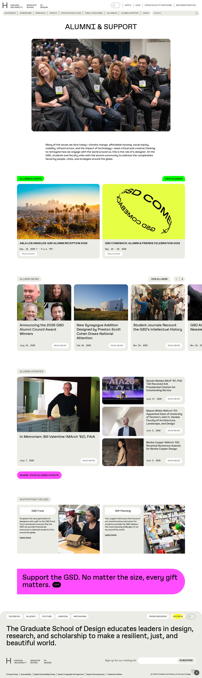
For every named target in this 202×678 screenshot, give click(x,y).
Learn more (25, 537)
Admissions (25, 13)
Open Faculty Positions (158, 5)
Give (137, 5)
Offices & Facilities (71, 13)
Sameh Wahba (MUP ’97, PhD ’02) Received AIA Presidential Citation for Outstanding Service (164, 385)
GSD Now (178, 616)
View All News (159, 279)
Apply (128, 5)
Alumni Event (28, 254)
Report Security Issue (96, 674)
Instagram (80, 616)
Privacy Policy (12, 674)
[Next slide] (182, 279)
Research (41, 13)
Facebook (14, 616)
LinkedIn (63, 616)
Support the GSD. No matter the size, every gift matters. (100, 581)
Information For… (186, 5)
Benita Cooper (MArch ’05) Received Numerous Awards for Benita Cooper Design (163, 446)
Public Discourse (94, 13)
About (146, 13)
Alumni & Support (130, 13)
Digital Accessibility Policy (44, 674)
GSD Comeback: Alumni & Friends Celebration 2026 (142, 243)
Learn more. (111, 535)
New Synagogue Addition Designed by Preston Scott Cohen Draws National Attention (99, 331)
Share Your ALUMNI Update (39, 475)
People (53, 13)
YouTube (47, 616)
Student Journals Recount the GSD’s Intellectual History (157, 327)
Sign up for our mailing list (120, 660)
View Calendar (173, 179)
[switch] (115, 5)
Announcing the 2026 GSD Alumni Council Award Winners (42, 329)
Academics (10, 13)
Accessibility (26, 674)
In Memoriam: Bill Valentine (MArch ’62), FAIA (57, 436)
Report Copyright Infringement (71, 674)
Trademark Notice (114, 674)
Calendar (112, 13)
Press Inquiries (158, 616)
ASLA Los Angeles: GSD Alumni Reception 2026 (53, 243)
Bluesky (31, 616)
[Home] (28, 660)
